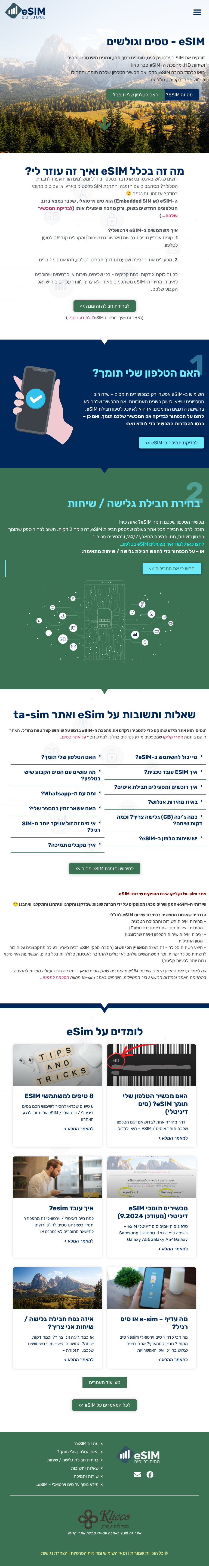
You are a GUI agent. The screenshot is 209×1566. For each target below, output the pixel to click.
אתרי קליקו (173, 737)
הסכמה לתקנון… (54, 977)
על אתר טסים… (72, 737)
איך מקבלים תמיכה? (72, 845)
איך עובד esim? (71, 1208)
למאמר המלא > (173, 1138)
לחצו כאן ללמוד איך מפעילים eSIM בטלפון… (162, 544)
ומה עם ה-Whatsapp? (68, 793)
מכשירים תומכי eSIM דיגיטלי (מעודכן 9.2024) (153, 1212)
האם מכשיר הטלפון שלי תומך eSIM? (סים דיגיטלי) (155, 1104)
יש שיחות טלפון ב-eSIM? (168, 838)
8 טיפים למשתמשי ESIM (59, 1096)
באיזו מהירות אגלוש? (173, 802)
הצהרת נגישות (54, 1553)
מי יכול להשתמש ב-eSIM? (166, 757)
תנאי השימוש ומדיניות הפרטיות (99, 1553)
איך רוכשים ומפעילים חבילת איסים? (156, 787)
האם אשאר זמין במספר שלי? (62, 808)
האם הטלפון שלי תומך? (68, 757)
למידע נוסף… (78, 317)
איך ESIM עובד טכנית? (171, 772)
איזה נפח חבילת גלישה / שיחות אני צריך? (59, 1323)
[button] (197, 12)
